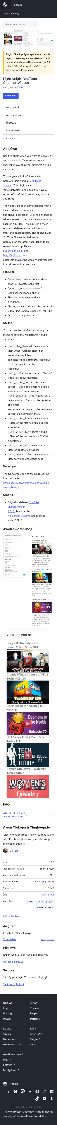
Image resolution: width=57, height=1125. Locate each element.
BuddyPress (11, 1070)
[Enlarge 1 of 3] (23, 538)
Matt (7, 1059)
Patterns (35, 1018)
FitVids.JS (17, 250)
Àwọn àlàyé (12, 107)
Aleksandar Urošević (19, 515)
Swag (34, 1044)
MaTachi (18, 87)
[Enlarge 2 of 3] (49, 538)
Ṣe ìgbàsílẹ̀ (11, 95)
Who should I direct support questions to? (15, 815)
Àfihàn (33, 1002)
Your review (9, 939)
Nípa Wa (7, 1002)
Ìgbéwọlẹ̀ (11, 122)
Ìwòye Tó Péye (11, 916)
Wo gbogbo (47, 939)
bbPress (9, 1064)
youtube (49, 908)
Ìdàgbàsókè (13, 130)
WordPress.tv (12, 1044)
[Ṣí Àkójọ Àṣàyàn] (52, 4)
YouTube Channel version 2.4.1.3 (23, 507)
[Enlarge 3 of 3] (49, 633)
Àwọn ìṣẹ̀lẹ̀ (36, 1033)
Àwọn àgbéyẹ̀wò (15, 115)
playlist (49, 901)
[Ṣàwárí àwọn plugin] (35, 24)
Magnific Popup (12, 255)
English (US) (48, 894)
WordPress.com (13, 1054)
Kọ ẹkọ (7, 1028)
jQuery (7, 250)
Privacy (7, 1018)
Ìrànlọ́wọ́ (11, 138)
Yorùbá (14, 1083)
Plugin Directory (11, 13)
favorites (40, 901)
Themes (34, 1008)
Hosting (7, 1013)
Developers (9, 1039)
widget (40, 908)
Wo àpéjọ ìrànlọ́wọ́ (13, 961)
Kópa (33, 1028)
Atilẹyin (7, 1033)
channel (29, 901)
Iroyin (6, 1008)
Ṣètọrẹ (35, 1039)
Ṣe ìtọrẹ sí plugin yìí (13, 984)
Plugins (34, 1013)
